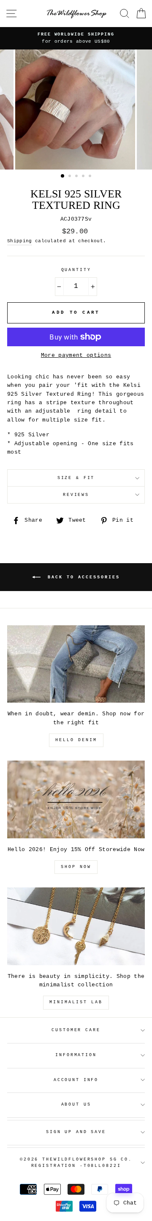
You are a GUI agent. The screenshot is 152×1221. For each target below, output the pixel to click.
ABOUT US (76, 1104)
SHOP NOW (76, 867)
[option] (76, 109)
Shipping (19, 241)
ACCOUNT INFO (76, 1080)
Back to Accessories (82, 577)
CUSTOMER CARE (76, 1030)
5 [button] (91, 177)
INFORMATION (76, 1055)
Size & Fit (76, 478)
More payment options (76, 355)
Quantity (76, 270)
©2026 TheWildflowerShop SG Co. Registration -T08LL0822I (76, 1162)
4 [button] (84, 177)
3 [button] (77, 177)
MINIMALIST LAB (76, 1002)
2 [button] (70, 177)
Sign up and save (76, 1132)
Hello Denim (76, 740)
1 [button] (63, 176)
